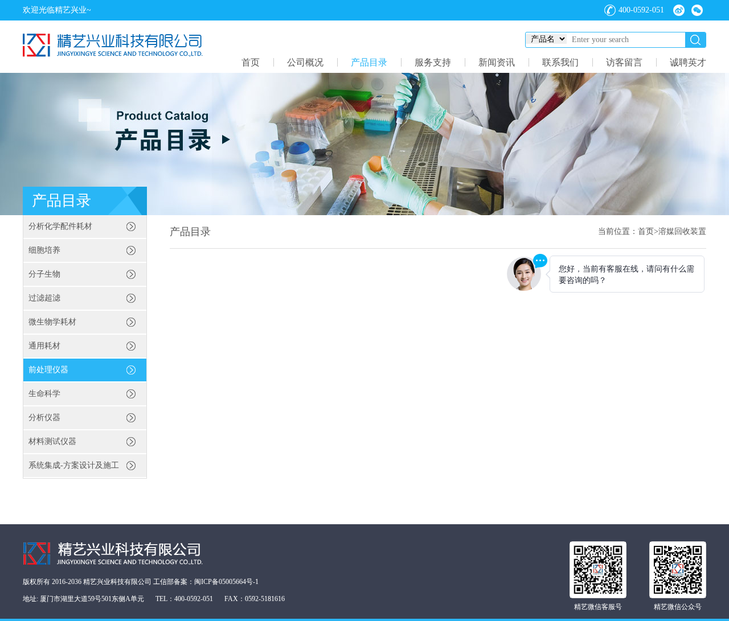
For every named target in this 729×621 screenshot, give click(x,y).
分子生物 (44, 274)
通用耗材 (44, 346)
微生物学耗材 (52, 322)
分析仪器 (44, 417)
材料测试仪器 (52, 441)
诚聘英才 (688, 62)
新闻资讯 (496, 62)
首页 (250, 62)
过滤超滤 (44, 298)
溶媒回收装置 (682, 231)
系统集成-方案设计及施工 (73, 465)
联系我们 (560, 62)
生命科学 (44, 393)
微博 (679, 10)
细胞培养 (44, 250)
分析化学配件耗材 (60, 226)
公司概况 (305, 62)
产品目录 (369, 62)
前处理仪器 (48, 369)
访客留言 (624, 62)
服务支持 (433, 62)
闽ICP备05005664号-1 (226, 582)
